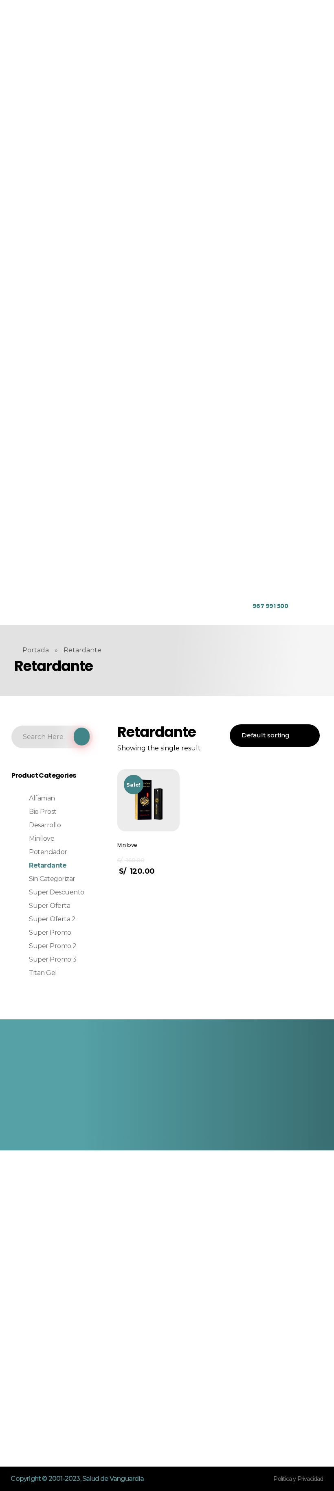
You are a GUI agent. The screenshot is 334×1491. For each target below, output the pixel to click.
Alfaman (42, 798)
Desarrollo (45, 825)
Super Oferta (49, 905)
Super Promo (50, 932)
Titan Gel (43, 973)
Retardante (47, 865)
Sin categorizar (52, 879)
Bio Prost (43, 811)
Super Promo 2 (53, 946)
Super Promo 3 (53, 959)
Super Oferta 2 (52, 919)
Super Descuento (56, 892)
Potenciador (48, 852)
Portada (35, 650)
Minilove (41, 838)
